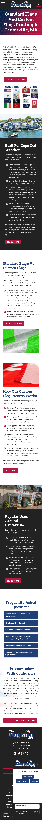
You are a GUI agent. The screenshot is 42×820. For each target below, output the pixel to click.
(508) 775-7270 (22, 748)
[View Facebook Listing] (19, 755)
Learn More (13, 242)
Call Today (11, 470)
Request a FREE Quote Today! (20, 720)
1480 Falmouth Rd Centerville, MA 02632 (22, 744)
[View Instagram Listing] (23, 755)
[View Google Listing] (15, 755)
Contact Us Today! (15, 79)
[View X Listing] (27, 755)
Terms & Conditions (11, 816)
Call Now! (35, 781)
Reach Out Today (13, 324)
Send (36, 812)
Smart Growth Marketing (23, 812)
